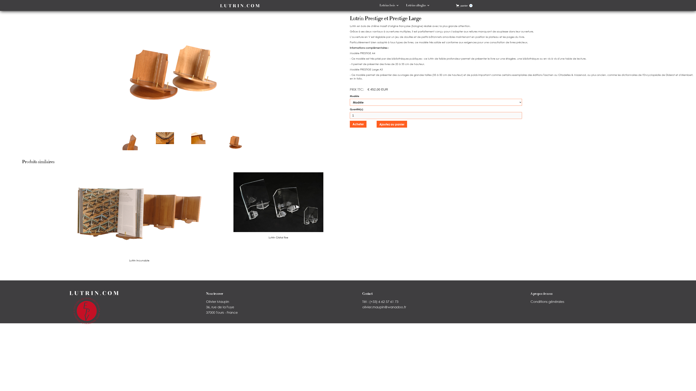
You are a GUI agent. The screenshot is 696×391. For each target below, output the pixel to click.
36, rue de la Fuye (220, 307)
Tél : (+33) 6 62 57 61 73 (380, 301)
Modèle (354, 96)
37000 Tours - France (222, 312)
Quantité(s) (356, 109)
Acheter (358, 124)
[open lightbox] (174, 71)
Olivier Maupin (217, 301)
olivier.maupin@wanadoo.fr (384, 307)
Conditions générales (547, 301)
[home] (240, 5)
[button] (389, 5)
